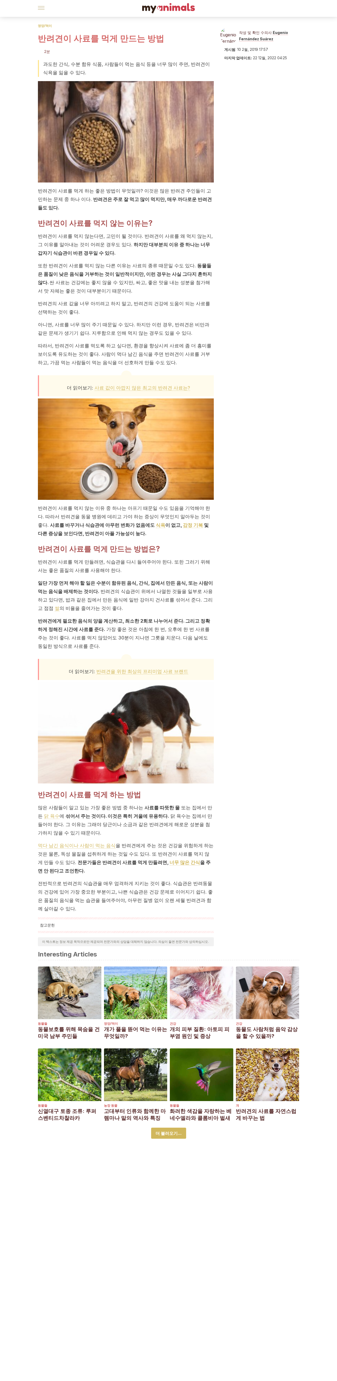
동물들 (42, 1023)
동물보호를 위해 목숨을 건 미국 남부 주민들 (69, 1032)
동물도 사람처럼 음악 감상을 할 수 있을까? (267, 1032)
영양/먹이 (45, 26)
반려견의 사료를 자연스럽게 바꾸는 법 (266, 1114)
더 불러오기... (169, 1133)
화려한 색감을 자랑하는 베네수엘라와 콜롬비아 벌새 (201, 1114)
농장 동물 (110, 1105)
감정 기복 (193, 525)
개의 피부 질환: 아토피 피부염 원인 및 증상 (200, 1032)
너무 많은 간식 (185, 862)
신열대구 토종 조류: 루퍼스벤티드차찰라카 (67, 1114)
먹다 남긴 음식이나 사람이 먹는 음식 (77, 845)
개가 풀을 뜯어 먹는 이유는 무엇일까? (135, 1032)
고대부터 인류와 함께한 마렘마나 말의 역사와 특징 (135, 1114)
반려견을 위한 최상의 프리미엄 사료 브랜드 (142, 671)
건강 (173, 1023)
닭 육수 (52, 816)
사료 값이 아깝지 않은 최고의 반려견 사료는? (142, 388)
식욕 (160, 525)
